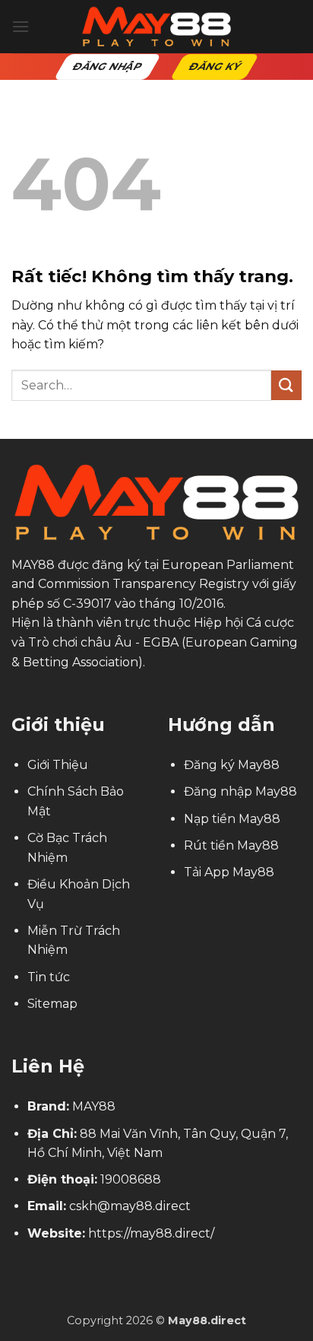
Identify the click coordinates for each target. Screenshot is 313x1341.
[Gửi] (286, 385)
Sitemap (52, 1003)
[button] (20, 26)
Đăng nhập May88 (240, 791)
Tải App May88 (229, 872)
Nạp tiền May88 (232, 819)
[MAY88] (156, 26)
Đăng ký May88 (232, 765)
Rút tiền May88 (231, 845)
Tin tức (48, 977)
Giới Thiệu (57, 765)
